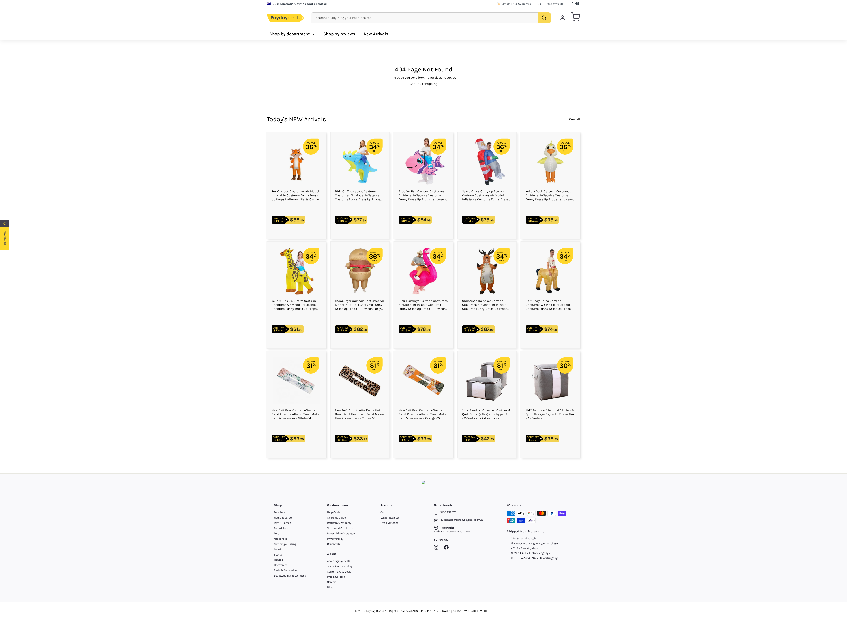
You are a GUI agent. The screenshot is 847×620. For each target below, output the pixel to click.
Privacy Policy (335, 538)
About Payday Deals (338, 561)
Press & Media (336, 576)
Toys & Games (282, 522)
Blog (329, 587)
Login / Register (389, 517)
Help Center (334, 512)
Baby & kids (281, 528)
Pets (276, 533)
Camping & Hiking (285, 544)
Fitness (278, 559)
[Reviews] (423, 482)
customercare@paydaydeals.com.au (462, 519)
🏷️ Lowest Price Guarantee (514, 3)
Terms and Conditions (340, 528)
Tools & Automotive (285, 570)
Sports (278, 554)
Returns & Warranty (339, 522)
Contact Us (333, 544)
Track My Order (554, 3)
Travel (277, 549)
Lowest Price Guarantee (341, 533)
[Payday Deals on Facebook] (447, 548)
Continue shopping (423, 84)
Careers (331, 582)
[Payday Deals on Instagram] (437, 548)
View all (574, 119)
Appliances (280, 538)
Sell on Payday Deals (339, 571)
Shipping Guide (336, 517)
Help (538, 3)
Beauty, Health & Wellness (290, 575)
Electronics (280, 565)
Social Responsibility (339, 566)
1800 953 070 (448, 512)
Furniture (279, 512)
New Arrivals (376, 34)
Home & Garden (283, 517)
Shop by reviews (339, 34)
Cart (382, 512)
